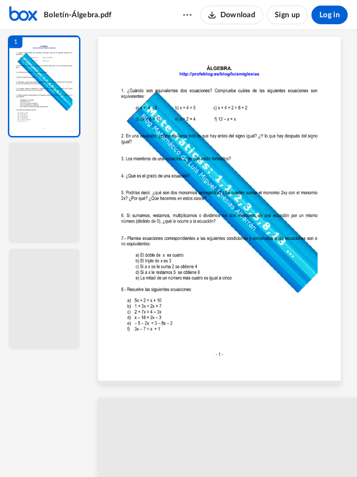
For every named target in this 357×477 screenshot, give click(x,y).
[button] (44, 86)
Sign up (287, 15)
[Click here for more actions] (187, 15)
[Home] (23, 15)
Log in (329, 15)
